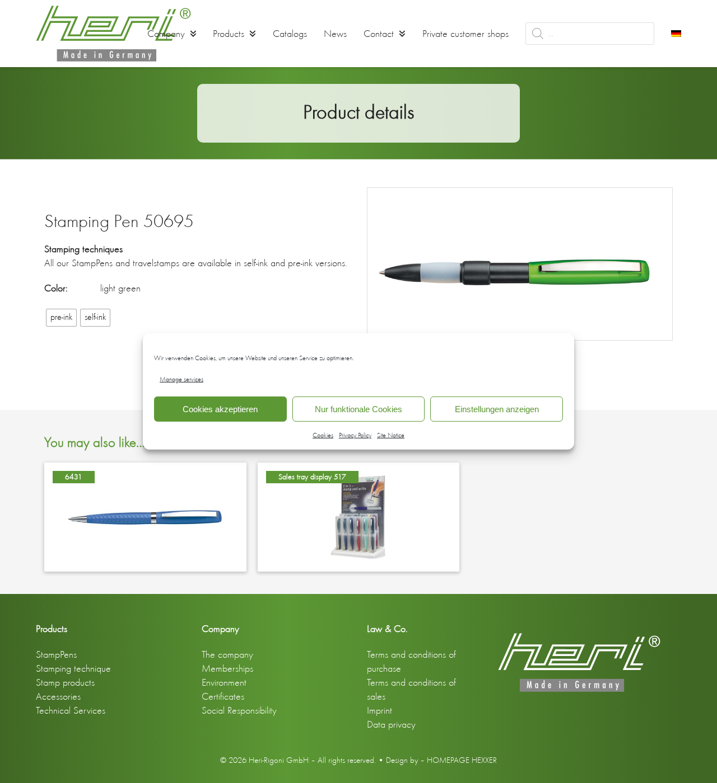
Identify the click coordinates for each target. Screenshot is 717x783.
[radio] (61, 317)
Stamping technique (73, 668)
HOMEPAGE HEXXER (462, 760)
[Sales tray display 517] (358, 516)
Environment (224, 682)
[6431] (145, 516)
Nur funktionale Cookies (358, 409)
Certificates (223, 696)
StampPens (56, 654)
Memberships (227, 668)
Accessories (58, 696)
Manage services (181, 379)
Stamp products (65, 682)
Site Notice (390, 435)
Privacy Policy (355, 435)
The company (227, 654)
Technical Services (70, 710)
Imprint (379, 710)
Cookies (323, 435)
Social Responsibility (239, 710)
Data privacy (391, 724)
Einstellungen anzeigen (497, 409)
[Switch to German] (676, 33)
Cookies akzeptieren (220, 409)
